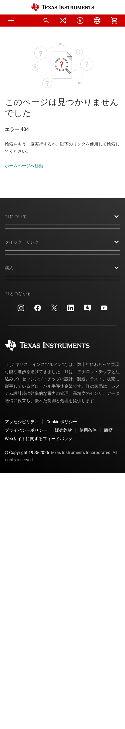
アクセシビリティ (22, 421)
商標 (108, 430)
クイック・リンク (22, 242)
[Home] (62, 7)
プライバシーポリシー (26, 430)
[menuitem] (46, 20)
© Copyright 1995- (27, 452)
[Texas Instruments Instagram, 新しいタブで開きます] (21, 310)
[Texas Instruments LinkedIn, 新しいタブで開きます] (70, 310)
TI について (16, 216)
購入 (9, 267)
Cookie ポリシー (61, 421)
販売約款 (63, 430)
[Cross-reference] (63, 20)
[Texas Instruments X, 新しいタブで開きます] (54, 310)
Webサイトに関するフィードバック (39, 438)
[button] (10, 20)
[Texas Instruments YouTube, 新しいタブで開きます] (104, 310)
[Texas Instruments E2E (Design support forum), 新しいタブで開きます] (87, 310)
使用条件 (87, 430)
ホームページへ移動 (24, 165)
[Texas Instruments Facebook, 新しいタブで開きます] (37, 310)
